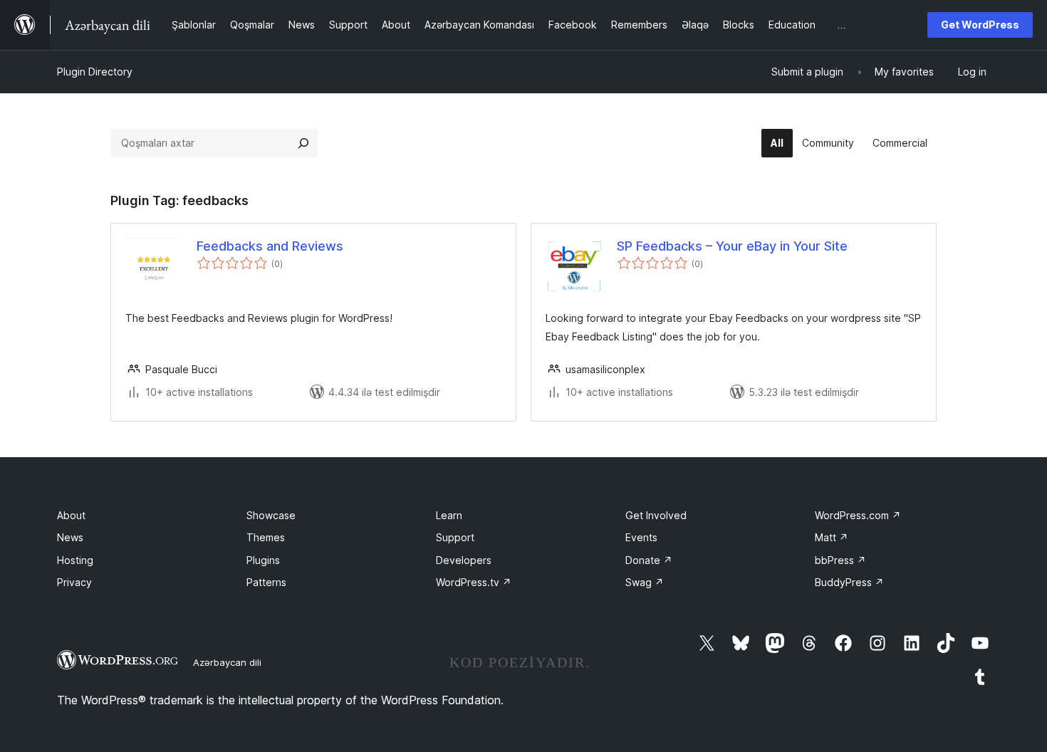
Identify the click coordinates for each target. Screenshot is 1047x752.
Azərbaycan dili (227, 662)
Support (455, 537)
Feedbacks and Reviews (270, 246)
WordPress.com (858, 515)
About (71, 515)
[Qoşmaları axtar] (303, 143)
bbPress (840, 560)
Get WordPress (980, 25)
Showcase (271, 515)
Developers (463, 560)
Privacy (74, 582)
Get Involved (656, 515)
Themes (265, 537)
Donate (648, 560)
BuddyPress (849, 582)
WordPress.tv (473, 582)
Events (641, 537)
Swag (644, 582)
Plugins (263, 560)
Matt (831, 537)
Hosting (75, 560)
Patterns (266, 582)
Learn (449, 515)
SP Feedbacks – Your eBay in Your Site (732, 246)
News (70, 537)
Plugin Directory (94, 72)
